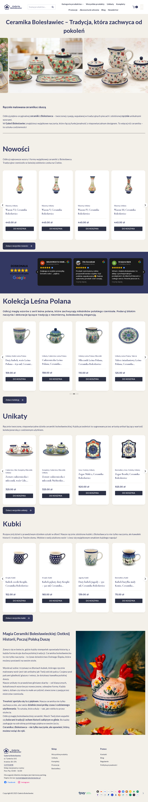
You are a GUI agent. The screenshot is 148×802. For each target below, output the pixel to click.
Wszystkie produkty (95, 4)
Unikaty (110, 4)
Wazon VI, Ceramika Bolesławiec (16, 211)
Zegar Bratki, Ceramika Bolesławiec (127, 476)
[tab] (70, 393)
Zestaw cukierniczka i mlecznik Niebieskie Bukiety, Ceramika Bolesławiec (53, 479)
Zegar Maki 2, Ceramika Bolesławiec (91, 476)
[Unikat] (36, 65)
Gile (15, 470)
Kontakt (103, 754)
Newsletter (113, 10)
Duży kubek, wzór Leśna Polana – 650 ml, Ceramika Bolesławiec (19, 362)
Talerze (134, 356)
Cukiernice (52, 356)
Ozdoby (85, 470)
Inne (80, 470)
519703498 (8, 765)
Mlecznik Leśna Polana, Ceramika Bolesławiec (91, 362)
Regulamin (104, 761)
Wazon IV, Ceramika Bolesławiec (88, 211)
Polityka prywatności (108, 765)
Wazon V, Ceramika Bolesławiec (52, 211)
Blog (103, 10)
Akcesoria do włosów (89, 10)
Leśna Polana (21, 356)
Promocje (73, 10)
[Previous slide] (4, 88)
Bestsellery (119, 470)
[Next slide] (10, 88)
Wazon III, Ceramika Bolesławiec (125, 211)
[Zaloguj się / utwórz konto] (141, 7)
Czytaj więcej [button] (49, 282)
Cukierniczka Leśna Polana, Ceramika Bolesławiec (52, 362)
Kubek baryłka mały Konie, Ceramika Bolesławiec (125, 584)
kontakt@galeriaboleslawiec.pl (28, 778)
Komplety (120, 4)
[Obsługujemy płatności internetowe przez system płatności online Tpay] (110, 793)
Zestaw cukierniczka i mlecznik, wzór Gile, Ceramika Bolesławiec (17, 479)
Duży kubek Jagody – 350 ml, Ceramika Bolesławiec (92, 583)
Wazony (8, 206)
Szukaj (53, 7)
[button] (143, 272)
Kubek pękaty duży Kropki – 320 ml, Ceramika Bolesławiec (55, 584)
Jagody (81, 578)
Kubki (14, 356)
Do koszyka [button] (19, 229)
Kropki (8, 578)
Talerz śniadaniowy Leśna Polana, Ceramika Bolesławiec (128, 362)
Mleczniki (98, 356)
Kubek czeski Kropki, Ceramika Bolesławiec (17, 583)
